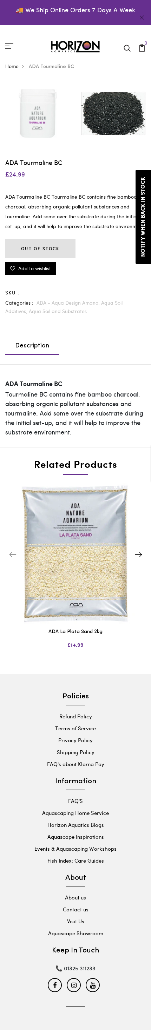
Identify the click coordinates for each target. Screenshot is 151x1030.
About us (75, 897)
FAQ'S (75, 800)
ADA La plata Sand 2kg (75, 631)
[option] (75, 571)
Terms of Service (75, 728)
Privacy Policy (75, 740)
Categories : (19, 302)
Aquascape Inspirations (75, 836)
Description (32, 346)
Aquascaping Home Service (75, 812)
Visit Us (75, 921)
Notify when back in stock (143, 217)
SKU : (12, 292)
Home (12, 66)
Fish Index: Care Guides (75, 860)
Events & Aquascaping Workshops (75, 848)
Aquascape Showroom (75, 933)
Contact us (75, 909)
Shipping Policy (75, 752)
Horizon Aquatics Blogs (75, 824)
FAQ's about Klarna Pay (75, 763)
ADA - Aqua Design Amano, (69, 302)
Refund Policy (75, 716)
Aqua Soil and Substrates (58, 311)
